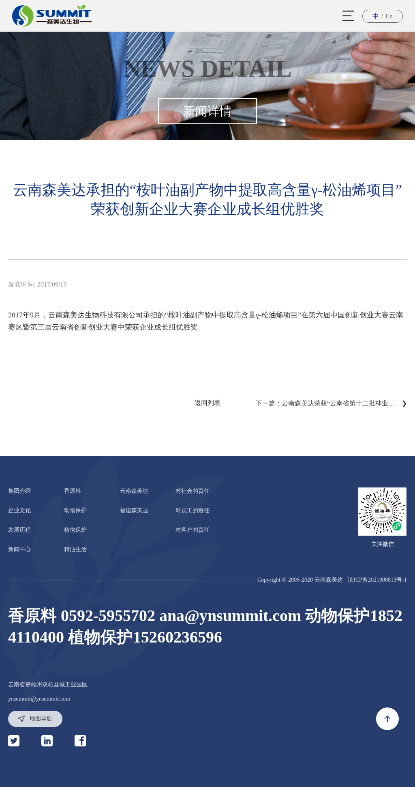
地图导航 (40, 719)
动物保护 (75, 510)
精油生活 (75, 549)
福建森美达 (134, 510)
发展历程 (19, 530)
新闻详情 (207, 111)
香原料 (72, 491)
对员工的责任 (192, 510)
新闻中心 (19, 549)
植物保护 (75, 530)
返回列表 (207, 402)
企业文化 (19, 510)
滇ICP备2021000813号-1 (377, 580)
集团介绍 (19, 491)
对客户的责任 (192, 530)
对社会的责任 (192, 491)
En (389, 16)
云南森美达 (134, 491)
